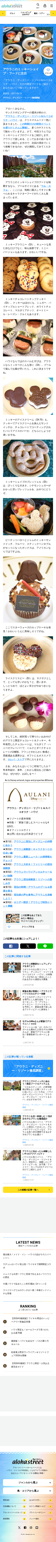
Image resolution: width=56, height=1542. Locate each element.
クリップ (48, 73)
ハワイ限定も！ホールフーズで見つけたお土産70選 (30, 1331)
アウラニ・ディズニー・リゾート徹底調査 (21, 98)
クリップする (28, 926)
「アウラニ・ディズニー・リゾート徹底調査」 (28, 1068)
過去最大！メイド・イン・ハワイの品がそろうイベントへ (27, 1256)
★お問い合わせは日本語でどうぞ (25, 833)
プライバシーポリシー (37, 1512)
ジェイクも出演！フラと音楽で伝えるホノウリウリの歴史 (27, 1275)
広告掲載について (9, 1506)
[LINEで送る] (45, 946)
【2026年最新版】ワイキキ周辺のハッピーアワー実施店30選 (30, 1320)
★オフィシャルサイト (19, 830)
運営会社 (6, 1500)
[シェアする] (11, 946)
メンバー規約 (34, 1519)
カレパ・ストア (16, 759)
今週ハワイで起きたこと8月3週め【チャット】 (25, 1284)
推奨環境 (6, 1519)
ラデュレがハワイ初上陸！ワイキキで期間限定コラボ (27, 1266)
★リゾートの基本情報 (19, 818)
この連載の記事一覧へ (28, 1190)
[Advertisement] (18, 1431)
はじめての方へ (34, 1500)
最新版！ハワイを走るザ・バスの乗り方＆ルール (30, 1342)
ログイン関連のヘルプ (37, 1506)
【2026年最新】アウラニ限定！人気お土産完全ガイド (30, 1365)
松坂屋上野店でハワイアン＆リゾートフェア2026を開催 (30, 1354)
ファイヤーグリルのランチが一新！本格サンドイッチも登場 (27, 1292)
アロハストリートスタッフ (12, 1512)
